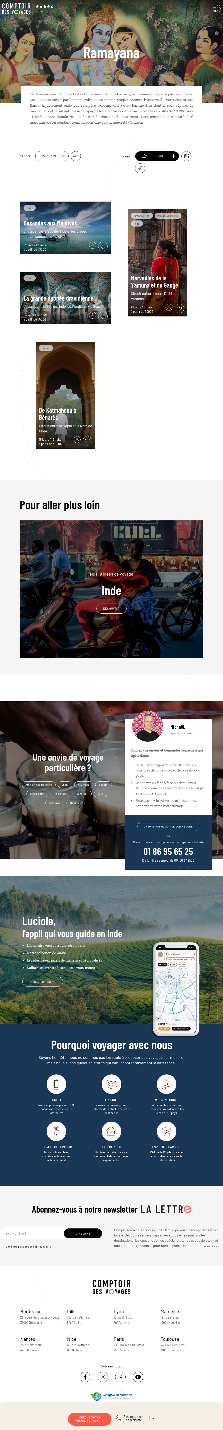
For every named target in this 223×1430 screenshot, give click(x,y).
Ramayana (60, 793)
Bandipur (82, 793)
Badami (103, 784)
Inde (111, 584)
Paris (119, 1339)
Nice (71, 1339)
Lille (71, 1311)
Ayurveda (83, 784)
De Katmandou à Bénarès (57, 413)
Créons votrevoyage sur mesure (89, 1419)
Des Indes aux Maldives (50, 223)
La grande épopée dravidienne (58, 298)
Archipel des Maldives (38, 784)
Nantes (27, 1339)
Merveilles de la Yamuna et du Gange (154, 281)
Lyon (119, 1311)
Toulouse (169, 1339)
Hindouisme (37, 793)
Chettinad (55, 802)
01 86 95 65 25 (168, 851)
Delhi (101, 793)
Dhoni (65, 784)
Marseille (169, 1311)
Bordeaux (30, 1311)
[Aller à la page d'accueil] (17, 8)
